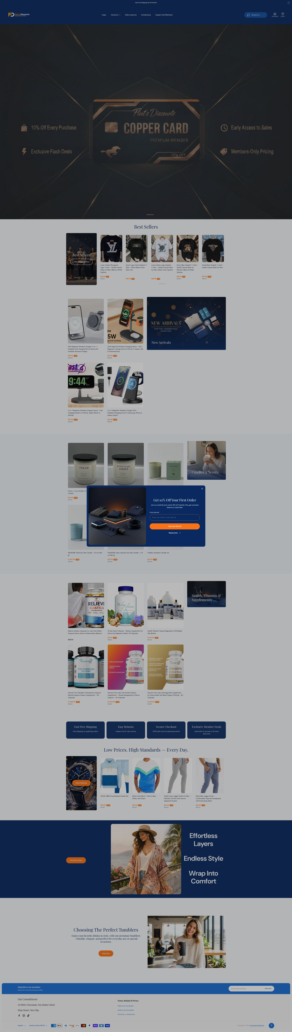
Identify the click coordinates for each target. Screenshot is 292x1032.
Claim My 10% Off (174, 526)
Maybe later (173, 533)
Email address (154, 512)
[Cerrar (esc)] (202, 488)
